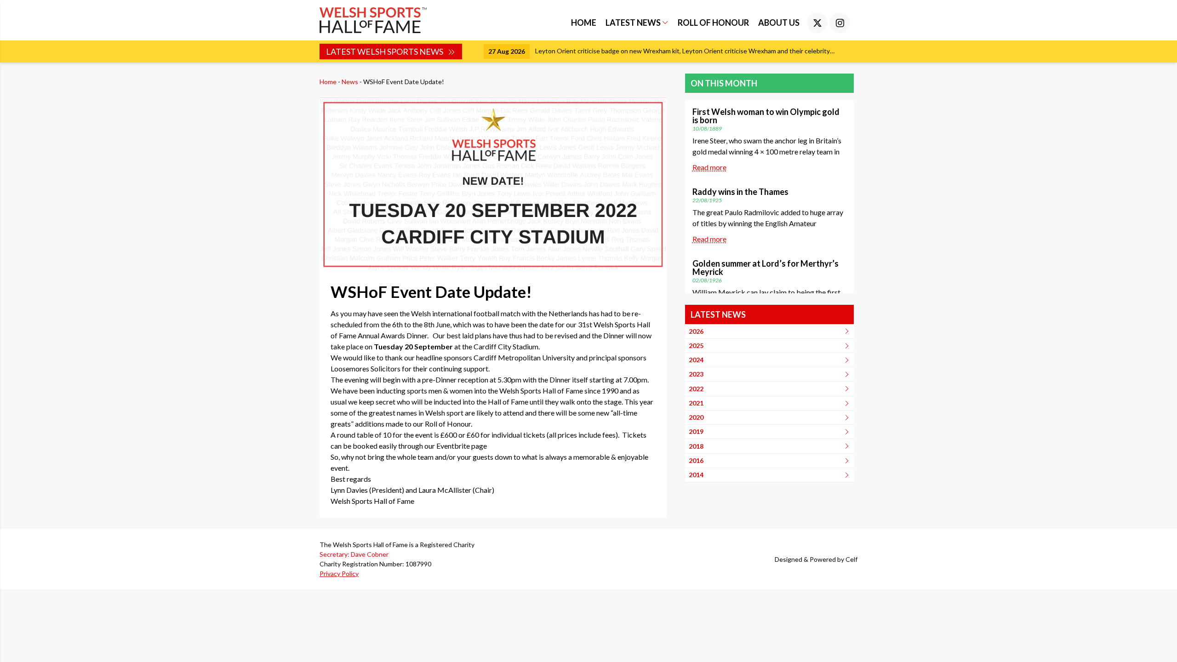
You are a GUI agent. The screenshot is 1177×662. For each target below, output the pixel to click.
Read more (709, 167)
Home (583, 22)
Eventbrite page (461, 445)
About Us (779, 22)
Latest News (634, 22)
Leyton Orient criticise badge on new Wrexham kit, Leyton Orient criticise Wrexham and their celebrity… (667, 51)
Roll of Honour (713, 22)
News (350, 82)
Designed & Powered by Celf (816, 559)
